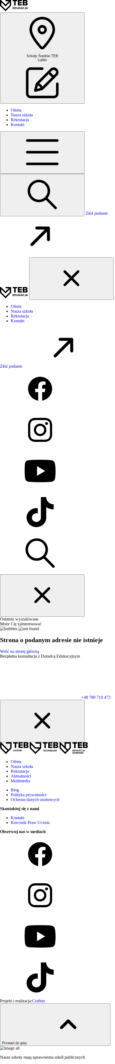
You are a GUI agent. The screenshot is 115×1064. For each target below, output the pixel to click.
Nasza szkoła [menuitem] (22, 115)
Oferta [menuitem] (16, 110)
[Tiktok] (40, 530)
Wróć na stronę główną (19, 651)
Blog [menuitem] (15, 790)
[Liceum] (15, 752)
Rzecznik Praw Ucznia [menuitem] (30, 822)
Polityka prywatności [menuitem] (28, 794)
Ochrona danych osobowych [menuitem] (35, 799)
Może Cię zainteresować (20, 624)
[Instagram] (40, 448)
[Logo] (14, 9)
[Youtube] (40, 489)
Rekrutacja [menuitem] (20, 119)
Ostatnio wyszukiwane (19, 619)
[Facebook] (40, 407)
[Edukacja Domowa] (73, 752)
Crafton (38, 1001)
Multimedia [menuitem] (20, 781)
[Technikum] (44, 752)
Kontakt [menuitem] (17, 124)
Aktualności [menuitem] (21, 776)
